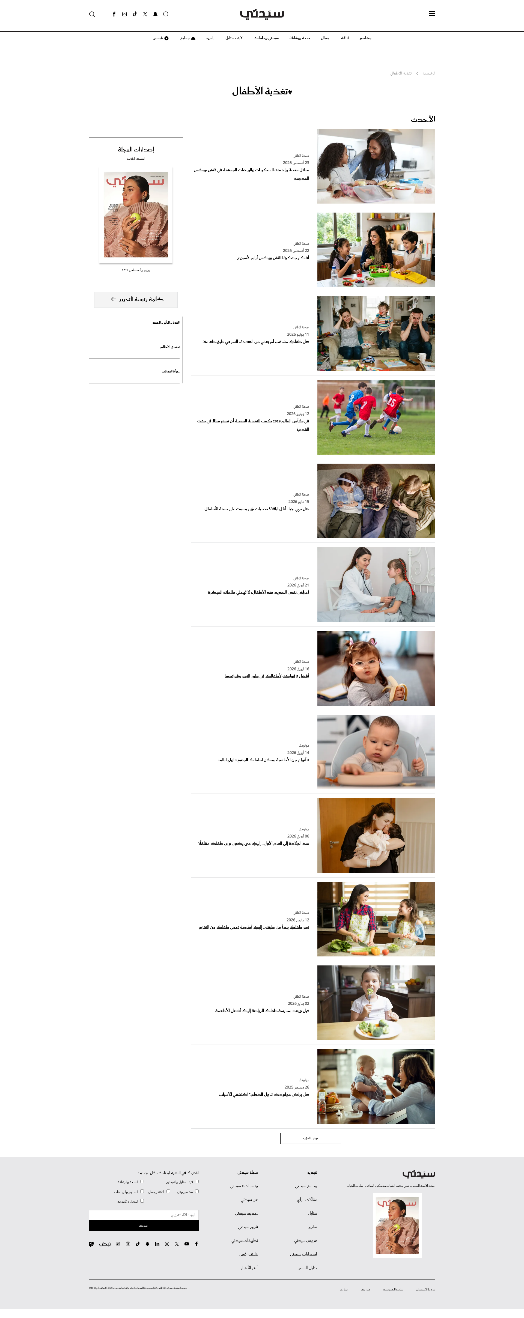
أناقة (345, 38)
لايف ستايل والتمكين (179, 1182)
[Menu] (432, 13)
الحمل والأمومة (127, 1201)
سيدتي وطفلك (266, 38)
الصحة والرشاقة (128, 1182)
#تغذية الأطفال (262, 92)
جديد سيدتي (246, 1213)
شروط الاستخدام (425, 1289)
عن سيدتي (249, 1199)
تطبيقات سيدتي (244, 1240)
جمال (325, 38)
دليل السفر (308, 1268)
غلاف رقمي (248, 1254)
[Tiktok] (135, 14)
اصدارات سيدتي (303, 1254)
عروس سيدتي (305, 1240)
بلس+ (210, 38)
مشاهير (365, 38)
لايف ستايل (234, 38)
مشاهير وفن (185, 1192)
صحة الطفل (301, 156)
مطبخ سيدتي (306, 1186)
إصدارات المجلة (136, 150)
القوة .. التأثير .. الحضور (165, 323)
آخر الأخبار (249, 1268)
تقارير (313, 1227)
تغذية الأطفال (401, 73)
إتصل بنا (344, 1289)
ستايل (312, 1213)
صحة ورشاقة (300, 38)
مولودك (304, 746)
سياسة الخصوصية (393, 1289)
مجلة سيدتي (247, 1172)
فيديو (158, 38)
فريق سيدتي (248, 1227)
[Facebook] (114, 14)
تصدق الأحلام (170, 347)
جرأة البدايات (171, 371)
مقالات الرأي (307, 1199)
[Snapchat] (155, 14)
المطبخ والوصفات (126, 1192)
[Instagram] (124, 14)
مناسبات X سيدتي (244, 1186)
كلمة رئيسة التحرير (141, 300)
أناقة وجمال (156, 1192)
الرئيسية (428, 73)
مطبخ (185, 38)
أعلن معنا (366, 1289)
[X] (145, 14)
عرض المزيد (310, 1138)
